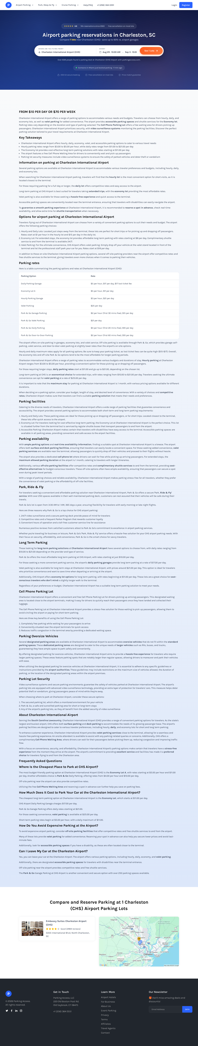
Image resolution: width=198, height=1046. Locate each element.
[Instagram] (21, 1010)
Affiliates (106, 1023)
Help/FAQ (88, 5)
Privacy (105, 1015)
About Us (106, 1006)
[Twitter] (7, 1010)
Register (186, 5)
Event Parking (108, 1010)
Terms (104, 1019)
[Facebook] (11, 1010)
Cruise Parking (69, 5)
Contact (105, 1032)
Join (187, 1009)
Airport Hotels (108, 997)
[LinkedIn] (16, 1010)
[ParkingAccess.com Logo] (9, 5)
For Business (108, 1001)
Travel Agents (108, 1028)
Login (174, 5)
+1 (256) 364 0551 (105, 5)
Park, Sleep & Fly (46, 5)
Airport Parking (23, 5)
